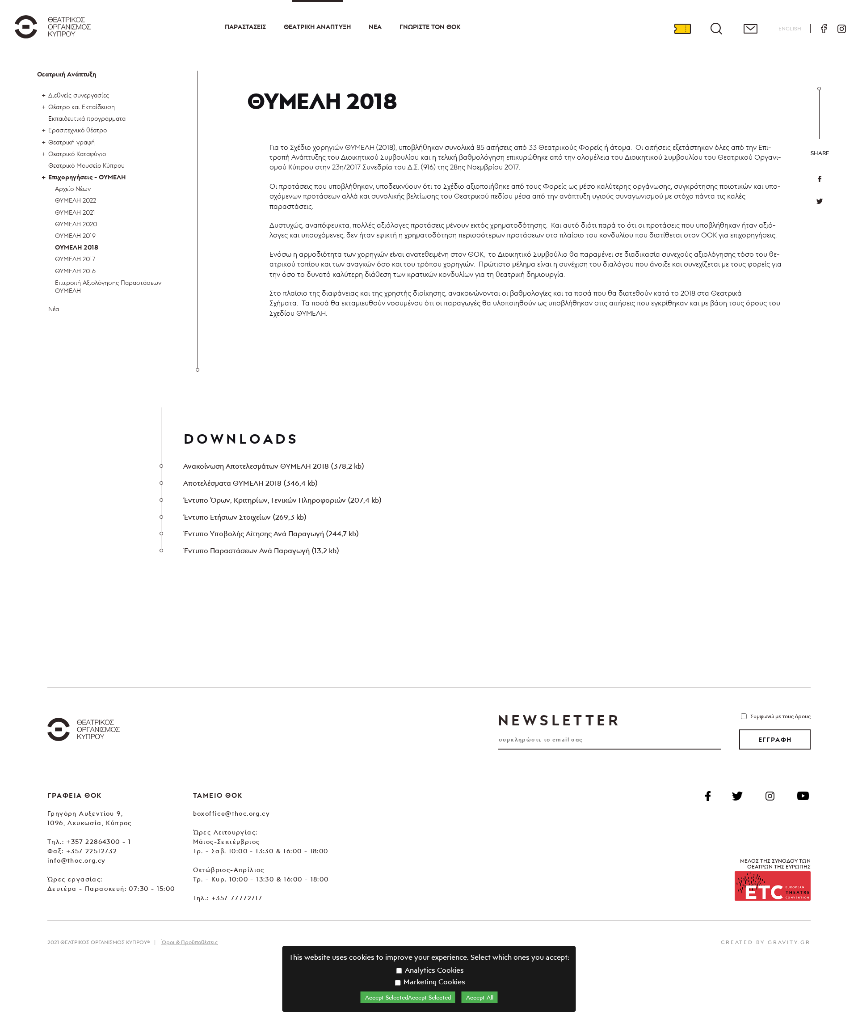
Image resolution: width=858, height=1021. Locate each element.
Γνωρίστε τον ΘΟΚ (430, 27)
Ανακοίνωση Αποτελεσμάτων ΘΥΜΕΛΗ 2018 (273, 466)
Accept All (479, 997)
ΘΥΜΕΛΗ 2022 (75, 200)
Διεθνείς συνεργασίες (78, 95)
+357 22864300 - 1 (98, 841)
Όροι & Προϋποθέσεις (189, 942)
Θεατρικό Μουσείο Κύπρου (86, 165)
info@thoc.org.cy (76, 860)
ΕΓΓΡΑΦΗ (775, 740)
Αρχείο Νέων (73, 188)
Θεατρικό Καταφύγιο (77, 153)
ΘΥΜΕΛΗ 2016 (75, 271)
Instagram (841, 28)
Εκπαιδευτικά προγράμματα (87, 118)
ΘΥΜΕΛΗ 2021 (75, 212)
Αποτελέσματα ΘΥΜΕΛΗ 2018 (250, 483)
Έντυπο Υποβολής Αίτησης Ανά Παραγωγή (270, 533)
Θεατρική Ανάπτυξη (317, 27)
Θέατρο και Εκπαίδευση (81, 106)
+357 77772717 (236, 898)
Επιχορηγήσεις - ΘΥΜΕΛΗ (87, 177)
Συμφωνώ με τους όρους (780, 716)
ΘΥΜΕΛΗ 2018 (76, 247)
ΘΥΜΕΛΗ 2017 (75, 259)
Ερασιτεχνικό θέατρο (77, 130)
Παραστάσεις (245, 27)
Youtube (803, 796)
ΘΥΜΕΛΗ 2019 (75, 235)
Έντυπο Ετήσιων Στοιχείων (244, 517)
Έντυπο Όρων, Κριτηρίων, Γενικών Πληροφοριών (282, 500)
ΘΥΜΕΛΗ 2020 (76, 224)
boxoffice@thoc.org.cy (231, 813)
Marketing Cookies (433, 981)
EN (789, 28)
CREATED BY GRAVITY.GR (766, 942)
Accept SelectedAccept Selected (408, 997)
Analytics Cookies (433, 970)
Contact (750, 28)
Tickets (682, 28)
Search (716, 28)
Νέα (375, 27)
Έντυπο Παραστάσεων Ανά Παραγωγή (261, 550)
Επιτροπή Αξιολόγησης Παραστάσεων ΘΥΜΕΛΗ (108, 286)
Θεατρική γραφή (71, 142)
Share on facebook (819, 179)
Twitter (819, 201)
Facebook (823, 28)
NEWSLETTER (559, 720)
